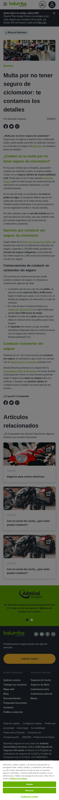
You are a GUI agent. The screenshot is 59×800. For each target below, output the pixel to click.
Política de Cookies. (18, 778)
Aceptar (29, 784)
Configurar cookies (29, 797)
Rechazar (29, 790)
